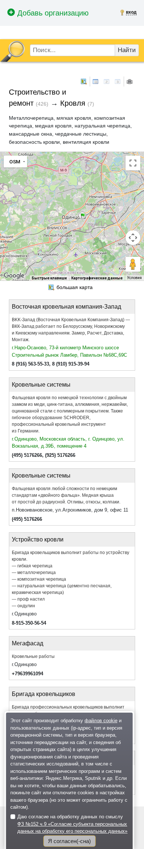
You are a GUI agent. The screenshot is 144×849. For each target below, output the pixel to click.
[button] (82, 215)
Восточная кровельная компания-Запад (66, 306)
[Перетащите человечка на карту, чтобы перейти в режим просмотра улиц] (133, 264)
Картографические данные (97, 278)
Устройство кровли (38, 539)
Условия (134, 278)
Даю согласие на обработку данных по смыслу (72, 824)
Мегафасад (27, 643)
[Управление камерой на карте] (133, 237)
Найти (127, 50)
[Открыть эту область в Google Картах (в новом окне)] (14, 276)
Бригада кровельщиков (43, 694)
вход (131, 12)
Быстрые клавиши (49, 278)
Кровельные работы (33, 656)
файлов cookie (101, 720)
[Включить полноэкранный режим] (133, 163)
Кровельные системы (41, 384)
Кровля (72, 103)
